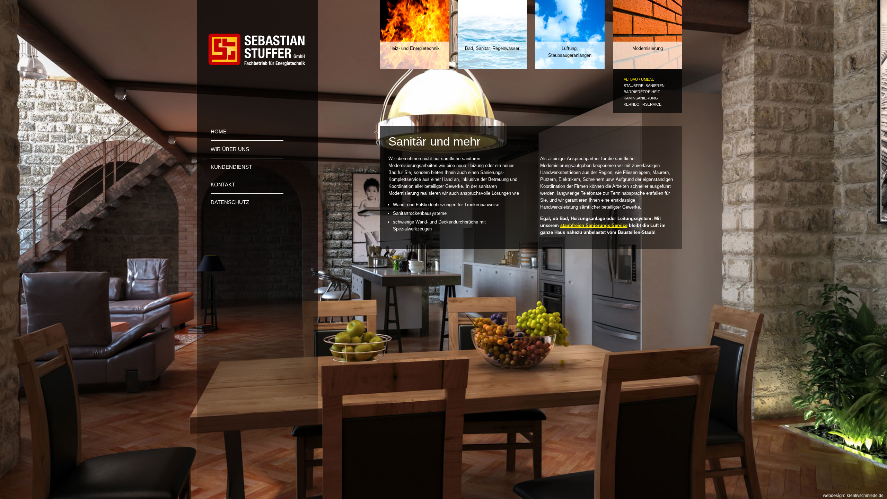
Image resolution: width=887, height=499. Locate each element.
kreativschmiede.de (865, 495)
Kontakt (223, 184)
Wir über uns (230, 149)
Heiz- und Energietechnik (414, 48)
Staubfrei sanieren (644, 86)
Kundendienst (231, 167)
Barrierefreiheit (642, 92)
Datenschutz (230, 202)
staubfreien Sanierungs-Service (593, 225)
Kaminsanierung (641, 98)
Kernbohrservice (642, 104)
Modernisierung (647, 48)
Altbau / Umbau (639, 79)
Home (219, 131)
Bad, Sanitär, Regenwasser (492, 48)
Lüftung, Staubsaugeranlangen (569, 52)
